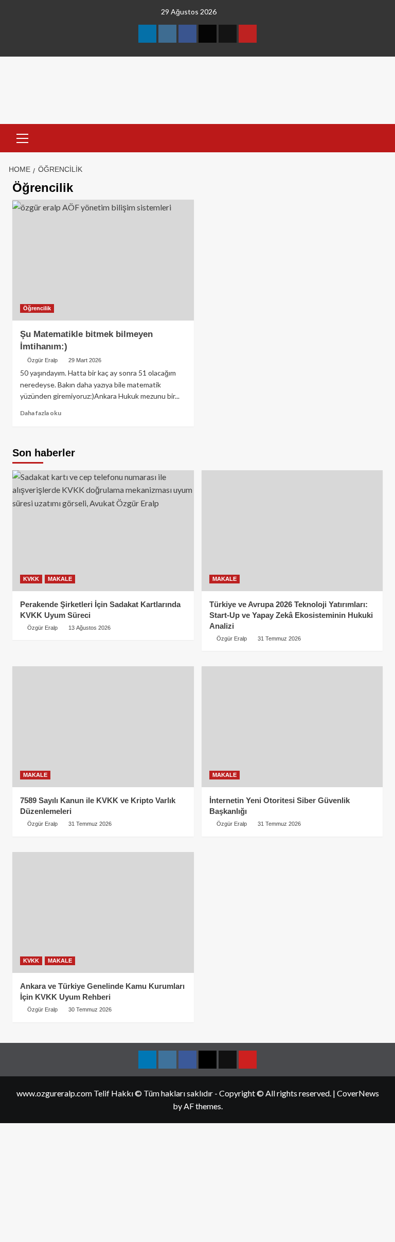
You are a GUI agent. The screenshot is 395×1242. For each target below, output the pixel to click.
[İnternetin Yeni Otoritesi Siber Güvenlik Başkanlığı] (292, 726)
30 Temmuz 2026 (90, 1009)
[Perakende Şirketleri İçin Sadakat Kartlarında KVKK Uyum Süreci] (103, 530)
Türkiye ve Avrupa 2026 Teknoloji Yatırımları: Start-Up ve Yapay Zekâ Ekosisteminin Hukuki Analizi (291, 615)
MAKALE (60, 579)
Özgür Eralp (42, 360)
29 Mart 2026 (84, 360)
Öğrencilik (37, 308)
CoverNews (358, 1093)
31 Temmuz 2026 (279, 638)
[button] (22, 137)
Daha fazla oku (40, 413)
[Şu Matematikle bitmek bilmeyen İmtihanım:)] (103, 260)
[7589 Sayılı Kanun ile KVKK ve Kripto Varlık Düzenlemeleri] (103, 726)
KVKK (31, 579)
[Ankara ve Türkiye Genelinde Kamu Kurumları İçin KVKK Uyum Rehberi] (103, 912)
